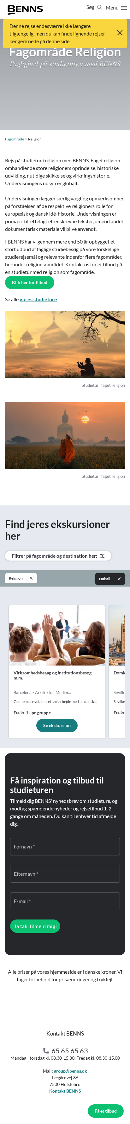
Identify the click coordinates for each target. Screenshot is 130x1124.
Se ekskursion (57, 725)
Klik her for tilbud (29, 282)
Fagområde (14, 139)
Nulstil (105, 578)
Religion (16, 578)
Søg (90, 7)
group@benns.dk (70, 1071)
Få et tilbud (106, 1111)
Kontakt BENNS (65, 1091)
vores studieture (38, 299)
